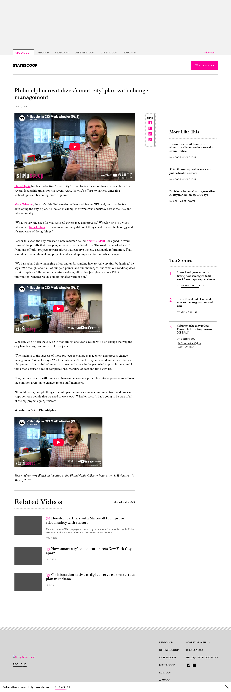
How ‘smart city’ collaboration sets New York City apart (89, 551)
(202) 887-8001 (194, 649)
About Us (20, 664)
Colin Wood (188, 338)
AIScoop (43, 52)
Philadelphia (22, 186)
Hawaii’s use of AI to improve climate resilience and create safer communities (191, 147)
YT (210, 664)
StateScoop (23, 52)
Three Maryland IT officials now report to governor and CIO (195, 302)
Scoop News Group (185, 157)
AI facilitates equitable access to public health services (190, 171)
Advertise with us (198, 642)
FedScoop (62, 52)
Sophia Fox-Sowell (185, 201)
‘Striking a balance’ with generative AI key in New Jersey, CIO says (192, 193)
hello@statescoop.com (202, 657)
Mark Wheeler (23, 204)
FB (187, 664)
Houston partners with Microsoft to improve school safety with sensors (85, 520)
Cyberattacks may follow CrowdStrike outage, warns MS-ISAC (194, 329)
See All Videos (124, 501)
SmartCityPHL (96, 241)
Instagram (206, 664)
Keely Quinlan (189, 312)
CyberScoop (109, 52)
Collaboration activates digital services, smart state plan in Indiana (90, 577)
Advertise (209, 52)
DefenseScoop (84, 52)
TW (194, 664)
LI (199, 664)
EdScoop (130, 52)
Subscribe (206, 65)
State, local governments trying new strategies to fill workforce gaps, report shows (196, 275)
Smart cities (37, 227)
